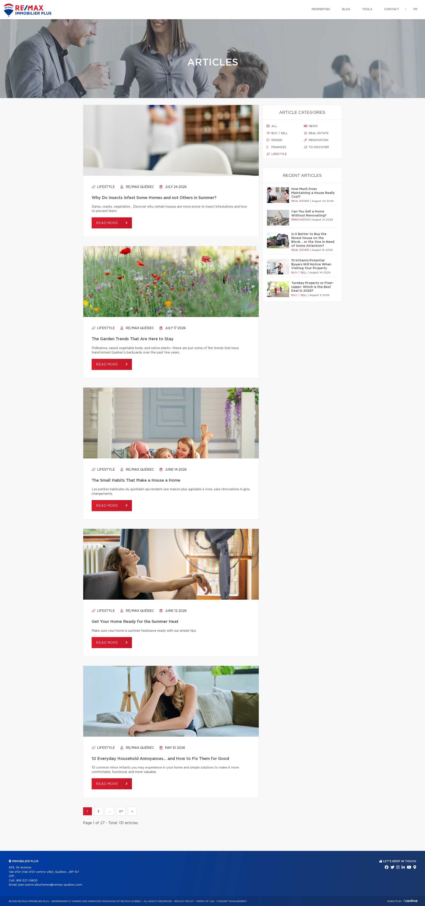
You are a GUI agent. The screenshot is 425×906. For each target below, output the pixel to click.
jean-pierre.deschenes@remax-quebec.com (50, 884)
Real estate (318, 133)
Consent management (231, 901)
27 (121, 811)
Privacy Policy (184, 901)
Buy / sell (279, 133)
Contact (391, 9)
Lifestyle (105, 187)
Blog (346, 9)
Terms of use (205, 901)
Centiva (410, 900)
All (273, 126)
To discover (318, 147)
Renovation (318, 140)
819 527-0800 (27, 880)
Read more (107, 223)
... (109, 811)
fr (415, 9)
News (313, 126)
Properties (321, 9)
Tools (367, 9)
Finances (278, 147)
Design (276, 140)
